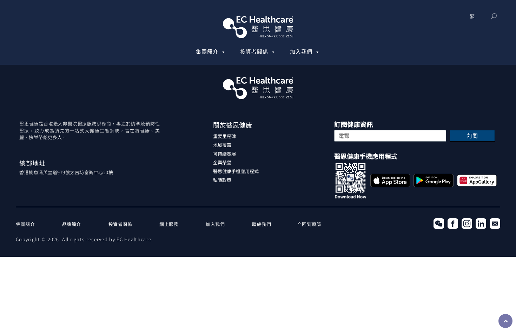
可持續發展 (224, 153)
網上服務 (168, 224)
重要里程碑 (224, 136)
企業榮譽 (222, 162)
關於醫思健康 (232, 125)
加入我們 (301, 52)
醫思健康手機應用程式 (236, 171)
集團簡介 (207, 52)
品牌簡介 (71, 224)
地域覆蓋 (222, 145)
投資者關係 (254, 52)
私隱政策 (222, 180)
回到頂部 (311, 224)
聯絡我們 (261, 224)
